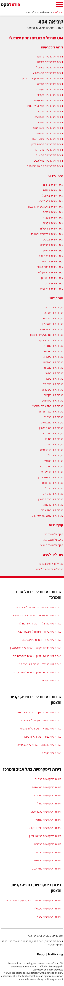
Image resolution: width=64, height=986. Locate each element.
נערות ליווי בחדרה (53, 346)
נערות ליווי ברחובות (52, 483)
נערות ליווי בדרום (53, 307)
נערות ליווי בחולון (54, 439)
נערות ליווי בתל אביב (52, 510)
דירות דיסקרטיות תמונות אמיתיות (45, 166)
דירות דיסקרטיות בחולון (50, 122)
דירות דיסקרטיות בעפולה (47, 908)
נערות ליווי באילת (53, 313)
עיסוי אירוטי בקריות (52, 223)
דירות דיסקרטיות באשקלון (49, 67)
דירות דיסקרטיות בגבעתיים (46, 787)
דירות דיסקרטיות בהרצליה (48, 117)
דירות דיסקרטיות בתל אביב (48, 160)
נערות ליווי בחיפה (53, 351)
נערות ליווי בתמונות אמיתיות (47, 515)
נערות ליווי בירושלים (52, 400)
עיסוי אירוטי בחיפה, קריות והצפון (45, 206)
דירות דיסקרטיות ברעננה (49, 155)
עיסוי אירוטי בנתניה (52, 261)
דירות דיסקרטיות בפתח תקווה (47, 139)
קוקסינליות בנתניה (53, 540)
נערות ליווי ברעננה (53, 505)
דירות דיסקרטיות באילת (50, 62)
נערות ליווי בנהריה (53, 362)
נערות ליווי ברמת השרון (50, 499)
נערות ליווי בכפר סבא (51, 450)
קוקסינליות (56, 525)
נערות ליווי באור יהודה (51, 411)
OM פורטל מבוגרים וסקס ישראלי (36, 38)
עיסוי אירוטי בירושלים (51, 228)
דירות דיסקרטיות (52, 47)
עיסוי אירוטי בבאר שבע (51, 201)
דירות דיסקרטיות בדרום (50, 56)
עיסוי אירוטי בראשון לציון (50, 272)
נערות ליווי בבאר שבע (51, 329)
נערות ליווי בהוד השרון (51, 428)
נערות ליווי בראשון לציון (50, 477)
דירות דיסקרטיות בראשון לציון (47, 144)
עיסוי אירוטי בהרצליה (51, 245)
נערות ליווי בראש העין (51, 472)
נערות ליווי (56, 298)
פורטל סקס (57, 12)
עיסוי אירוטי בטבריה (52, 217)
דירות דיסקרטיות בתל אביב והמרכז (44, 106)
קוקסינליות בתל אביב (51, 545)
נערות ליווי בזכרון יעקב (51, 340)
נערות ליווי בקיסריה (52, 389)
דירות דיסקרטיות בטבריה (49, 89)
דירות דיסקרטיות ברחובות (47, 844)
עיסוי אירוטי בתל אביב (51, 289)
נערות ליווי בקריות (53, 395)
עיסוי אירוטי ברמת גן (52, 278)
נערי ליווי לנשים (53, 554)
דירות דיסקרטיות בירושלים (48, 100)
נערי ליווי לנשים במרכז (51, 564)
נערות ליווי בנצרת (53, 368)
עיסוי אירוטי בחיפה (53, 212)
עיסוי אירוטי (55, 175)
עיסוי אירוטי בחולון (53, 250)
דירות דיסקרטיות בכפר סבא (48, 128)
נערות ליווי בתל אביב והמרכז (47, 406)
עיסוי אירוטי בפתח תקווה (50, 267)
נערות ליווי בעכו (54, 378)
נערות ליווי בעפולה (53, 384)
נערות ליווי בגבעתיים (52, 422)
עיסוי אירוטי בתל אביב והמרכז (47, 234)
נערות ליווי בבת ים (53, 417)
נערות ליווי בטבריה (53, 357)
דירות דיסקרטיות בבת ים (50, 111)
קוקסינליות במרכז (53, 534)
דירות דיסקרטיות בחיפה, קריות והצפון (42, 78)
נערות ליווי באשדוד (52, 318)
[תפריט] (59, 4)
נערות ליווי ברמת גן (52, 494)
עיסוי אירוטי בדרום (53, 185)
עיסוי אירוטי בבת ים (52, 239)
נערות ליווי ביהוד (54, 444)
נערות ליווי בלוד (54, 455)
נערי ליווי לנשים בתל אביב (49, 569)
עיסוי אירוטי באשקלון (52, 195)
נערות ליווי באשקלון (52, 324)
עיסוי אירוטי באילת (53, 190)
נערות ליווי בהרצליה (52, 433)
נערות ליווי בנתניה (53, 461)
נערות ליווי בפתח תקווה (50, 466)
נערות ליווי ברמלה (53, 488)
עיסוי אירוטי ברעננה (52, 283)
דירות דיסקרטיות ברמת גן (49, 150)
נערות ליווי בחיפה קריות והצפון (46, 335)
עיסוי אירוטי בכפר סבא (51, 256)
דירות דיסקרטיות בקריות (49, 95)
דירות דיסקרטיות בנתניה (49, 133)
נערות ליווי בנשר (54, 373)
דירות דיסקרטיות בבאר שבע (48, 73)
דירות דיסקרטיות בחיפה (50, 84)
